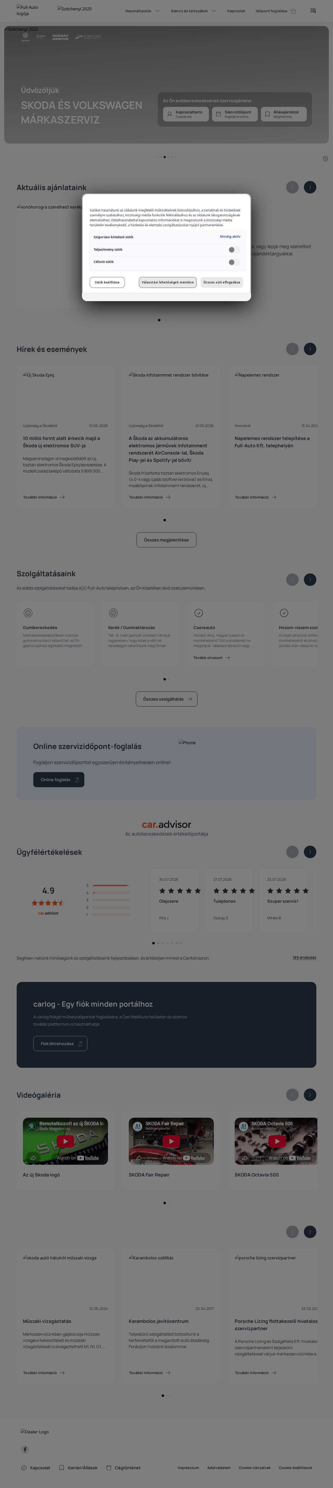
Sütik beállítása (107, 282)
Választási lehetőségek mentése (168, 282)
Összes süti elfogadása (221, 282)
